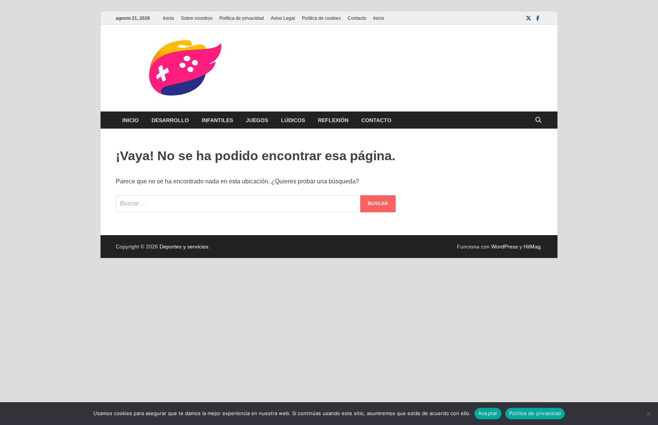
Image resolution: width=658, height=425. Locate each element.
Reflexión (333, 120)
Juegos (257, 120)
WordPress (504, 247)
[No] (648, 413)
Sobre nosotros (196, 18)
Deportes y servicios (184, 247)
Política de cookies (321, 18)
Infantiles (217, 120)
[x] (528, 18)
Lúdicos (293, 120)
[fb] (537, 18)
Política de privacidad (241, 18)
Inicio (168, 18)
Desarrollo (170, 120)
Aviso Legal (283, 18)
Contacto (357, 18)
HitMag (532, 247)
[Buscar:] (256, 203)
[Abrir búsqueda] (538, 120)
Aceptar (488, 413)
